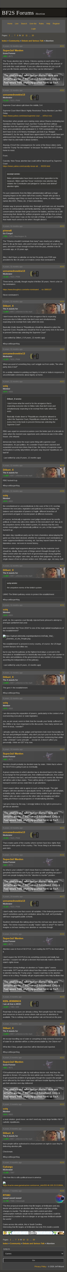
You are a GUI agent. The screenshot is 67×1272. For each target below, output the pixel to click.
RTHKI (6, 1195)
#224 (62, 1162)
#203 (62, 226)
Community (14, 41)
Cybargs (8, 1166)
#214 (62, 749)
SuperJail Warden (13, 50)
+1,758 (6, 1201)
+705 (5, 236)
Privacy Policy (40, 1266)
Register (56, 24)
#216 (62, 855)
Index (4, 41)
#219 (62, 997)
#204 (62, 267)
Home (9, 24)
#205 (62, 301)
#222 (62, 1104)
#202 (62, 90)
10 (23, 35)
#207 (62, 381)
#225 (62, 1191)
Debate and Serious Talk (32, 41)
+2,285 (6, 1173)
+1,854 (6, 312)
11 (26, 35)
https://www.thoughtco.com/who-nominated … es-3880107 (27, 289)
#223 (62, 1129)
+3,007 (6, 1007)
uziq (5, 385)
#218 (62, 934)
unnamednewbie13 (14, 94)
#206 (62, 349)
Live (16, 24)
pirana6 (7, 230)
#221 (62, 1057)
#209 (62, 491)
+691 (5, 56)
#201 (62, 46)
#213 (62, 698)
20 (33, 35)
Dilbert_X (8, 305)
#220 (62, 1024)
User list (33, 24)
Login (33, 29)
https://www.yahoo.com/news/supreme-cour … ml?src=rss (27, 116)
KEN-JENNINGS (12, 1001)
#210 (62, 566)
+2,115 (5, 100)
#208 (62, 465)
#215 (62, 828)
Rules (41, 24)
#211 (62, 605)
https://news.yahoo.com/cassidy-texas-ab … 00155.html (26, 166)
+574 (5, 392)
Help (48, 24)
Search (24, 24)
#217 (62, 896)
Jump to (6, 1249)
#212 (62, 673)
